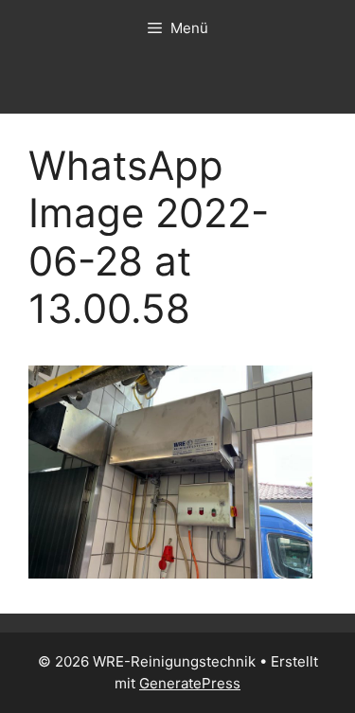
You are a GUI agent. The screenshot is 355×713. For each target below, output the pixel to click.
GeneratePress (189, 683)
